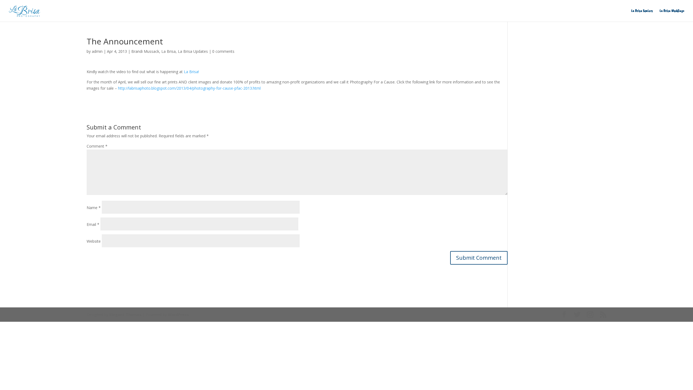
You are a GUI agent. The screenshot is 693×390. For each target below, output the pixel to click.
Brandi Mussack (145, 51)
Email (93, 224)
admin (97, 51)
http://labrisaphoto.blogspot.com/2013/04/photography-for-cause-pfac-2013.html (189, 88)
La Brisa (168, 51)
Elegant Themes (125, 314)
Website (94, 241)
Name (94, 207)
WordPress (178, 314)
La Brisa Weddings (672, 11)
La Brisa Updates (193, 51)
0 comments (223, 51)
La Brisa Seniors (642, 11)
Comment (97, 146)
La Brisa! (191, 71)
